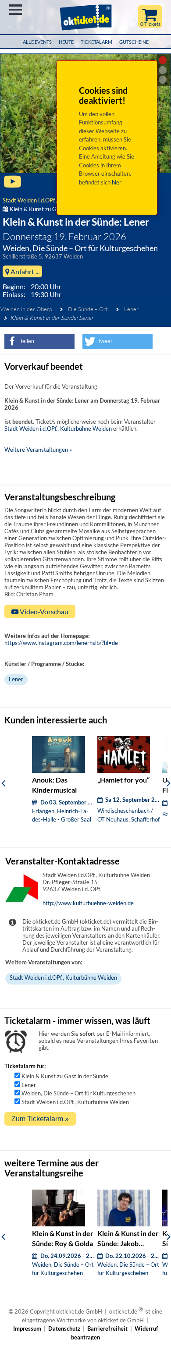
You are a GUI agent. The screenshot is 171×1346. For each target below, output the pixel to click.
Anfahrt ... (24, 271)
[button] (39, 341)
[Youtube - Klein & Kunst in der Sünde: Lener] (12, 185)
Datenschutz (64, 1328)
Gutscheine (134, 42)
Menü (15, 9)
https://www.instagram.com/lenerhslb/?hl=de (61, 642)
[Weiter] (169, 783)
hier (116, 182)
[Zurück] (3, 783)
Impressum (27, 1328)
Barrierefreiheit (107, 1328)
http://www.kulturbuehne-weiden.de (88, 903)
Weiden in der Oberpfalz (30, 308)
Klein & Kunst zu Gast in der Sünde (64, 1076)
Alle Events (37, 42)
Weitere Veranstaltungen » (38, 449)
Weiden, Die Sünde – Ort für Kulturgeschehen (78, 1093)
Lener (131, 308)
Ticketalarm (96, 42)
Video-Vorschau (43, 611)
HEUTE (66, 42)
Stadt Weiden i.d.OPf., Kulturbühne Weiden (58, 428)
